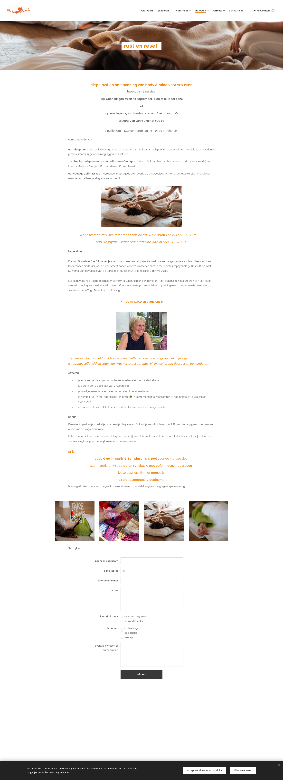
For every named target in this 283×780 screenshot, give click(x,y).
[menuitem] (148, 11)
